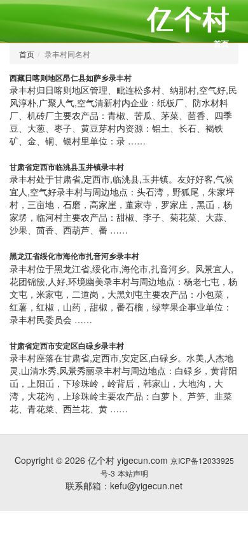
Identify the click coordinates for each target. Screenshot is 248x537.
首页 (221, 43)
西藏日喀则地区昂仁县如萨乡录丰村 (71, 77)
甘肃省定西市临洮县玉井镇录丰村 (67, 166)
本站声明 (133, 473)
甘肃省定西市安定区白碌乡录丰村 (67, 345)
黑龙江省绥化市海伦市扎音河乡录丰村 (74, 256)
